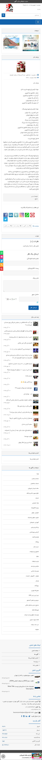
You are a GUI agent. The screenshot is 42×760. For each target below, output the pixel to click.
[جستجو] (3, 15)
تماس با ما (36, 665)
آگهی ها (36, 654)
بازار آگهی (26, 226)
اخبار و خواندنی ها (33, 658)
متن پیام (36, 278)
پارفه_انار (36, 83)
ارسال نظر (33, 308)
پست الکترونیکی (33, 268)
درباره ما (36, 662)
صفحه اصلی (35, 651)
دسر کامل (7, 226)
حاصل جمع (35, 294)
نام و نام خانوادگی (33, 259)
